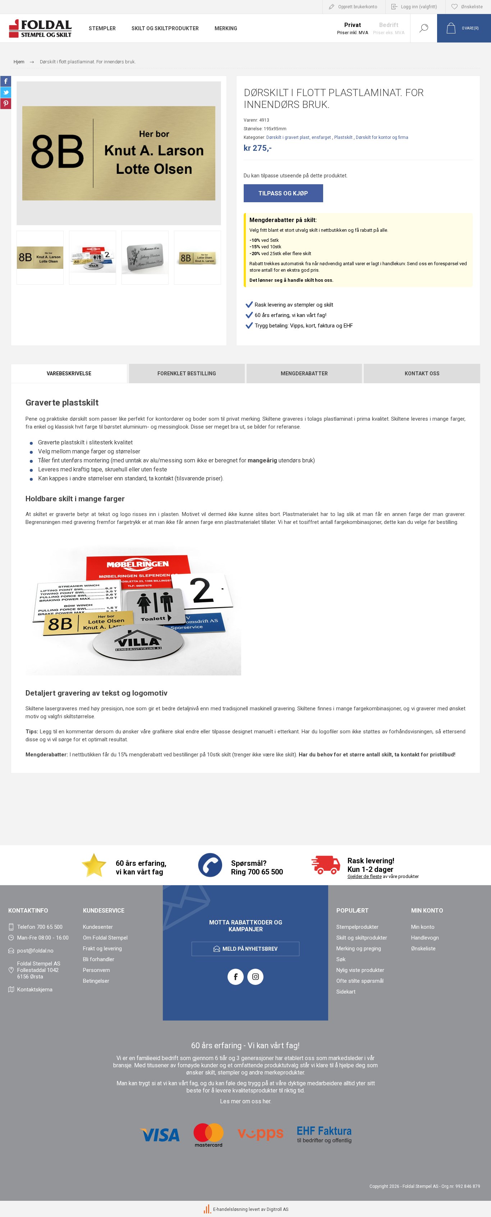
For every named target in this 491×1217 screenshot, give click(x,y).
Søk (340, 959)
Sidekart (345, 991)
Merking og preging (358, 948)
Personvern (96, 970)
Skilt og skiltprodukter (361, 938)
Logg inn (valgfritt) (419, 6)
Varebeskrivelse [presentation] (69, 373)
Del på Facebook (5, 81)
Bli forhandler (98, 959)
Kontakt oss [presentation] (422, 373)
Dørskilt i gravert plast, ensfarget (298, 137)
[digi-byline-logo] (208, 1209)
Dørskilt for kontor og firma (382, 137)
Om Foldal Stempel (105, 938)
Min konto (423, 927)
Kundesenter (98, 927)
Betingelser (96, 981)
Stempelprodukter (357, 927)
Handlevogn (425, 938)
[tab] (69, 373)
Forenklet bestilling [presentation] (186, 373)
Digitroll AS (277, 1209)
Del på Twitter (5, 92)
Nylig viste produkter (360, 970)
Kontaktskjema (34, 989)
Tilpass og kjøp (283, 193)
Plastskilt (343, 137)
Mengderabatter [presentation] (304, 373)
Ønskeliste (423, 948)
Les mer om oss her (245, 1101)
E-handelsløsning (230, 1209)
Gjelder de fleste (365, 876)
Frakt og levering (102, 948)
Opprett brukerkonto (357, 6)
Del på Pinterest (5, 103)
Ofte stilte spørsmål (360, 981)
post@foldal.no (35, 950)
